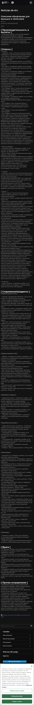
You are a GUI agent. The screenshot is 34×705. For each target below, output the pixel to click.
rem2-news (24, 615)
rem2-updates (16, 615)
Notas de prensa (7, 646)
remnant (5, 615)
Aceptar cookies (17, 701)
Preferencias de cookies (17, 690)
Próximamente (7, 642)
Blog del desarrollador (9, 638)
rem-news (10, 615)
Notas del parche (7, 635)
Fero (4, 21)
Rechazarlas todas (17, 696)
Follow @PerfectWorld (15, 661)
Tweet (2, 26)
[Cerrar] (32, 666)
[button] (5, 2)
